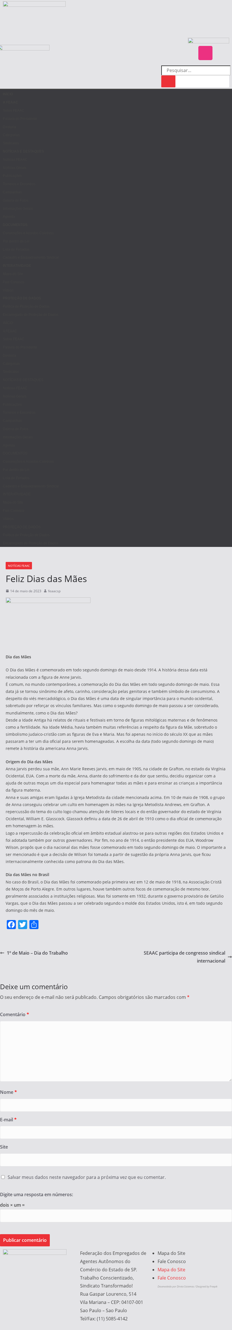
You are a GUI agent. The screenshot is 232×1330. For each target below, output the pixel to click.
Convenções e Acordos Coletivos (28, 233)
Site (4, 1147)
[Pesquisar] (168, 81)
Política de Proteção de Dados (26, 306)
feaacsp (54, 591)
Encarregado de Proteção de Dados (30, 315)
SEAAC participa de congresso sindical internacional (184, 957)
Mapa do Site (13, 274)
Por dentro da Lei (16, 241)
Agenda (9, 217)
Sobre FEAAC (13, 111)
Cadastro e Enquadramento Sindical (31, 257)
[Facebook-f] (222, 53)
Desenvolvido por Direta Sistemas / (177, 1286)
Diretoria (9, 127)
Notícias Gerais (14, 168)
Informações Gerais (18, 209)
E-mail (8, 1120)
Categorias (11, 135)
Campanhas (12, 192)
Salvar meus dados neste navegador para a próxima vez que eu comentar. (87, 1177)
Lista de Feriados (16, 249)
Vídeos (8, 290)
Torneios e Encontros (19, 184)
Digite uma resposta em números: (36, 1194)
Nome (8, 1092)
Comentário (14, 1014)
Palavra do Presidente (20, 119)
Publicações (12, 176)
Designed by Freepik (206, 1286)
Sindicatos (11, 143)
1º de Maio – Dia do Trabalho (37, 953)
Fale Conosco (13, 282)
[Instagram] (205, 53)
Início (8, 94)
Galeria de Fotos (15, 200)
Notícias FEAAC (15, 160)
